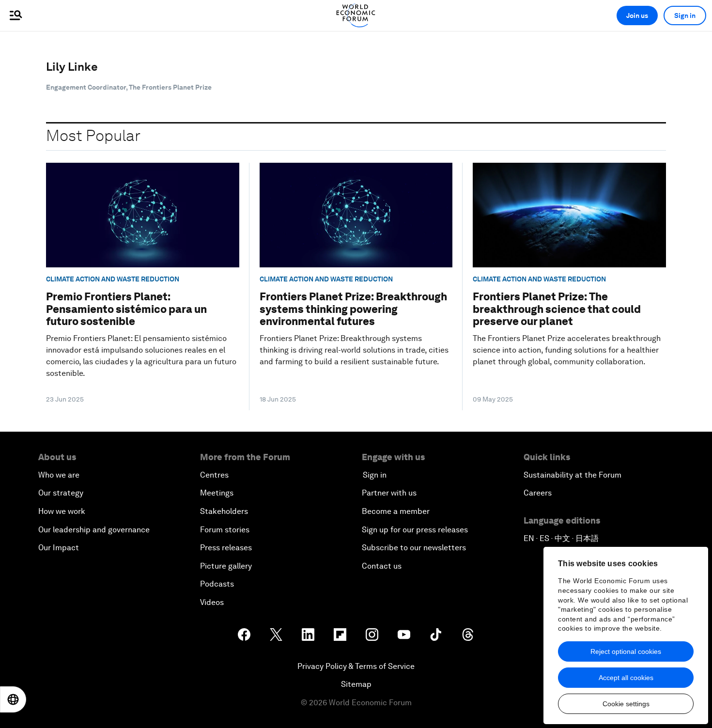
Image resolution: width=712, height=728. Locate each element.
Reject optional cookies (625, 651)
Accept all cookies (626, 678)
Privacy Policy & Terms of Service (356, 666)
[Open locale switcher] (13, 699)
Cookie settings (626, 704)
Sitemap (356, 684)
